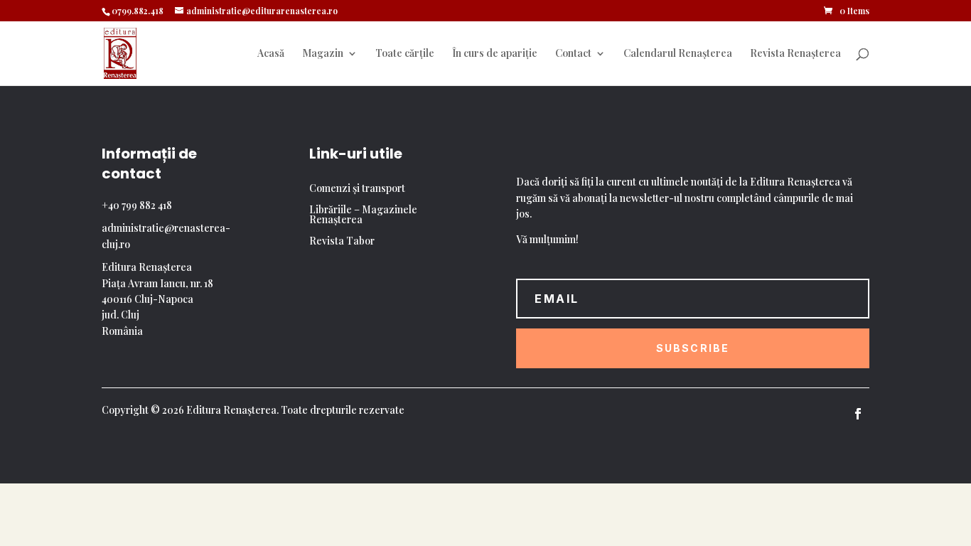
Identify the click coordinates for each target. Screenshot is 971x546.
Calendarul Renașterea (677, 54)
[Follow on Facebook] (858, 413)
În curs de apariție (494, 54)
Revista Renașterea (795, 54)
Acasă (270, 54)
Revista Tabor (342, 241)
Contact (573, 54)
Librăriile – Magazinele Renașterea (363, 215)
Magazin (322, 54)
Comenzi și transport (357, 189)
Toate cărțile (404, 54)
